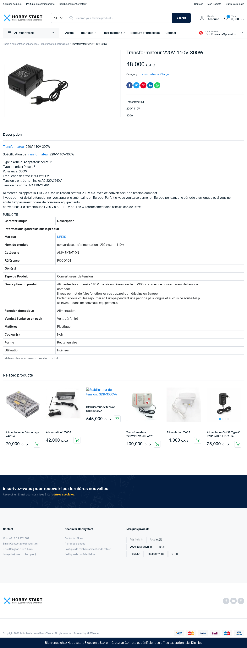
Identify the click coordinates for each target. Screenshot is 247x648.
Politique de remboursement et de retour (88, 549)
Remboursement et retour (72, 4)
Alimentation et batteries (24, 44)
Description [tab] (12, 135)
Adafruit (136, 539)
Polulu (135, 554)
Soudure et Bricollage (145, 32)
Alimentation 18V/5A (58, 432)
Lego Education (141, 546)
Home (6, 44)
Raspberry (156, 554)
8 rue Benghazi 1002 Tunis (18, 549)
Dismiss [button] (196, 642)
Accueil (70, 32)
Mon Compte (214, 4)
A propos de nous (12, 4)
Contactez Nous (74, 538)
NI (162, 546)
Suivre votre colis (235, 4)
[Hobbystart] (23, 18)
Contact (198, 4)
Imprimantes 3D (114, 32)
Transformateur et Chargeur (54, 44)
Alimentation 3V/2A (178, 432)
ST (175, 554)
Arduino (156, 539)
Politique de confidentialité (40, 4)
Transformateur (14, 146)
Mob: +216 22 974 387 (16, 538)
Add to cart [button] (36, 444)
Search (181, 18)
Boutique (87, 32)
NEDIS (61, 236)
